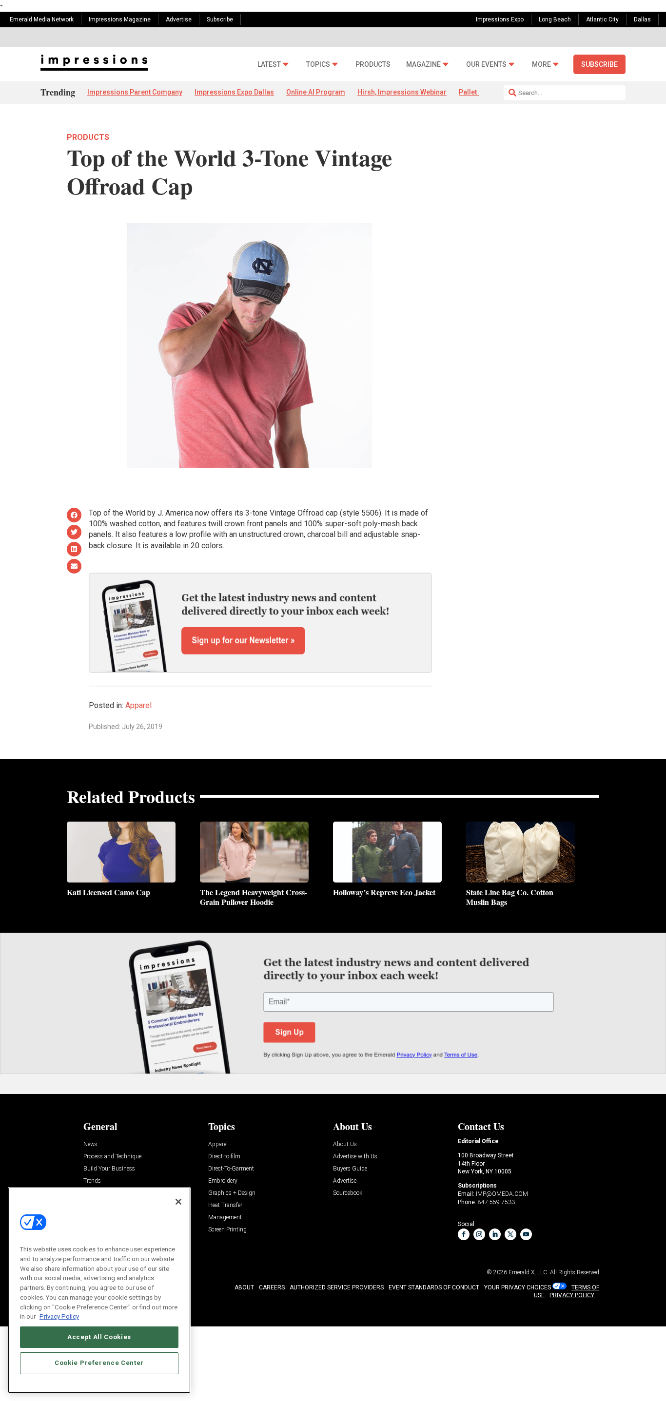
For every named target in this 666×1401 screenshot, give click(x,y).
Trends (92, 1181)
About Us (345, 1144)
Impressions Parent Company (134, 92)
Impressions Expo (500, 19)
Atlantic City (602, 19)
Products (373, 64)
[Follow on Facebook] (464, 1234)
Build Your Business (109, 1169)
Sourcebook (347, 1193)
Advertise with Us (355, 1156)
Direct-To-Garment (231, 1169)
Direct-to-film (224, 1156)
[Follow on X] (510, 1234)
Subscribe (220, 19)
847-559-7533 (496, 1202)
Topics (318, 64)
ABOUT (244, 1287)
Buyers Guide (350, 1169)
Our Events (486, 64)
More (541, 64)
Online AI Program (315, 92)
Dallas (642, 19)
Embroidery (222, 1181)
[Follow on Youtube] (526, 1234)
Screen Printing (227, 1230)
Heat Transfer (225, 1205)
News (90, 1144)
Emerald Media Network (42, 19)
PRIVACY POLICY (571, 1295)
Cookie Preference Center (99, 1362)
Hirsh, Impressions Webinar (402, 92)
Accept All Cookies (99, 1336)
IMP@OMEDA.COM (502, 1193)
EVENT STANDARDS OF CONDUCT (434, 1287)
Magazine (423, 64)
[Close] (178, 1201)
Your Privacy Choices (517, 1287)
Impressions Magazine (120, 19)
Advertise (179, 19)
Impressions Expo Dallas (234, 92)
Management (225, 1217)
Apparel (138, 705)
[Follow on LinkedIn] (495, 1234)
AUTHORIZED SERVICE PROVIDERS (337, 1287)
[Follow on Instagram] (479, 1234)
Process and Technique (112, 1156)
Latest (269, 64)
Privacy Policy (59, 1316)
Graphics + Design (231, 1193)
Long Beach (555, 19)
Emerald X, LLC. (528, 1272)
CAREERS (272, 1287)
